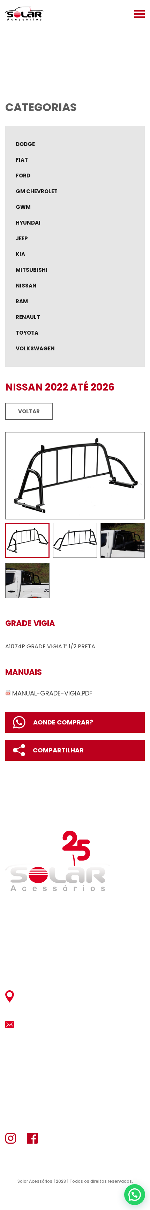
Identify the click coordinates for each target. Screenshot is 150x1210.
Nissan (26, 285)
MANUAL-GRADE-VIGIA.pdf (52, 693)
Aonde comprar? (63, 722)
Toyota (27, 332)
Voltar (29, 411)
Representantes (32, 950)
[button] (134, 1194)
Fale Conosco (30, 964)
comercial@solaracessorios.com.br (76, 1024)
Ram (22, 301)
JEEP (22, 238)
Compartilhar (58, 750)
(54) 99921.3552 (38, 1073)
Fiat (22, 159)
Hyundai (28, 222)
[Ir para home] (24, 14)
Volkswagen (35, 348)
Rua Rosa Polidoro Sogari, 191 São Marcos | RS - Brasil (65, 996)
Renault (28, 317)
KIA (20, 254)
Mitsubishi (31, 270)
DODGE (25, 144)
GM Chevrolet (37, 191)
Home (14, 908)
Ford (23, 175)
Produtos (22, 936)
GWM (23, 207)
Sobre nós (22, 922)
